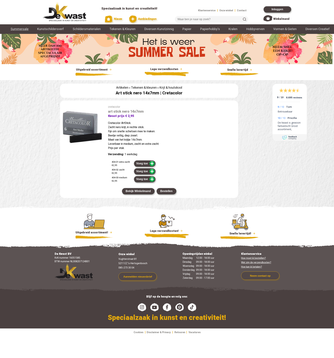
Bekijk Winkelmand (138, 191)
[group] (82, 128)
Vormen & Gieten (285, 29)
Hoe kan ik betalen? (251, 267)
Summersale (20, 29)
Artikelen (122, 87)
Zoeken (244, 19)
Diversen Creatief (317, 29)
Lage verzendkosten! (164, 231)
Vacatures (195, 332)
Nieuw (117, 19)
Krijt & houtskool (171, 87)
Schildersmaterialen (87, 29)
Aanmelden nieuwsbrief (137, 276)
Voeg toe (142, 163)
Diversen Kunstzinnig (159, 29)
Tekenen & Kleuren (122, 29)
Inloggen (277, 9)
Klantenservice (207, 10)
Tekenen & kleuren (144, 87)
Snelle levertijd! (238, 233)
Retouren (179, 332)
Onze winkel (226, 10)
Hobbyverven (255, 29)
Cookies (138, 332)
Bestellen (166, 191)
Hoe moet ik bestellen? (253, 258)
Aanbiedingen (146, 19)
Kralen (233, 29)
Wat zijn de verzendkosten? (256, 262)
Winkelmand (281, 19)
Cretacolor (172, 93)
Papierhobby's (210, 29)
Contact (241, 10)
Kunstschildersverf (50, 29)
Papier (186, 29)
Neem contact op (260, 275)
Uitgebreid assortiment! (92, 232)
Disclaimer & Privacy (159, 332)
